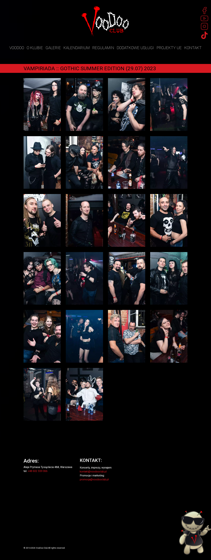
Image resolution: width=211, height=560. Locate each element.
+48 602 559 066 (37, 471)
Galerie (53, 47)
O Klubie (35, 47)
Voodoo (16, 47)
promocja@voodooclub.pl (94, 479)
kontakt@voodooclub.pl (93, 471)
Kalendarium (76, 47)
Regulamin (103, 47)
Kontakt (193, 47)
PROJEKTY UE (169, 47)
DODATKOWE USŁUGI (135, 47)
